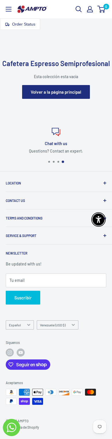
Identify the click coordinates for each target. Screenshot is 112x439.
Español (15, 325)
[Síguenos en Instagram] (10, 352)
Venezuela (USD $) (52, 325)
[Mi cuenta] (90, 9)
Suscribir (23, 297)
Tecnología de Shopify (22, 427)
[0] (101, 9)
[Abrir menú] (8, 9)
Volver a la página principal (56, 92)
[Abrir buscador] (79, 9)
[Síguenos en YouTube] (21, 352)
